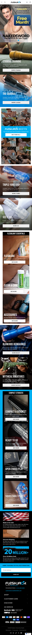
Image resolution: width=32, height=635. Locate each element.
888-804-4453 (14, 585)
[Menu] (1, 2)
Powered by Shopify (20, 627)
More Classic (16, 102)
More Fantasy (16, 385)
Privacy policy (15, 630)
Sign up (16, 574)
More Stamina (16, 70)
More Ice (16, 226)
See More (15, 262)
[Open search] (5, 2)
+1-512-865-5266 (20, 588)
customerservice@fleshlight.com (13, 590)
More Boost (16, 353)
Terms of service (22, 630)
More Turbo (16, 193)
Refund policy (8, 630)
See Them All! (16, 134)
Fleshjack (13, 627)
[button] (28, 22)
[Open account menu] (27, 2)
